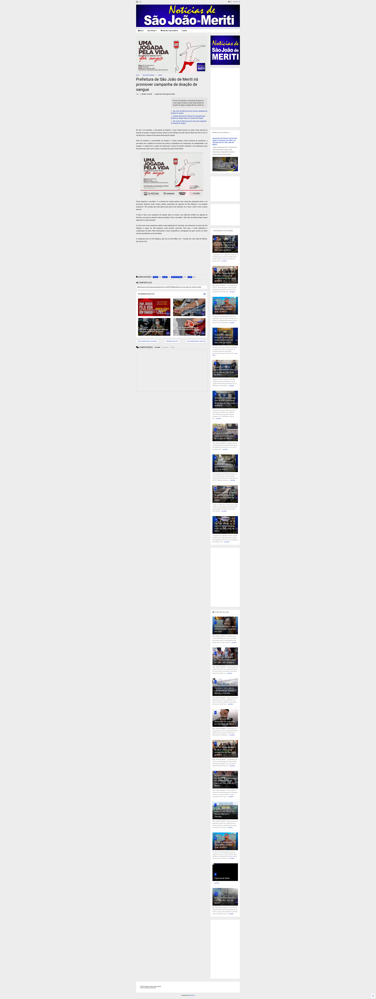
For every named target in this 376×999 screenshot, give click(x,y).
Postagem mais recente (148, 341)
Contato (184, 30)
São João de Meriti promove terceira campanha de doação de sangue (153, 311)
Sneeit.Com (191, 995)
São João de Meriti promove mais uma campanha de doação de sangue (154, 331)
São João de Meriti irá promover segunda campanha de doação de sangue (187, 330)
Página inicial (172, 341)
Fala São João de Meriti (170, 30)
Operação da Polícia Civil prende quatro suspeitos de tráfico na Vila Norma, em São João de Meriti (224, 141)
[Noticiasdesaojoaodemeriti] (143, 2)
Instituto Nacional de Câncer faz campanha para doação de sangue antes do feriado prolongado (188, 117)
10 (216, 519)
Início (142, 30)
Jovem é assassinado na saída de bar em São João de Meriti (225, 309)
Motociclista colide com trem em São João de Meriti (225, 900)
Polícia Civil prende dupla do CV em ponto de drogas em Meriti (224, 436)
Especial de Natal (222, 878)
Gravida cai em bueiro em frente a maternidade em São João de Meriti (225, 660)
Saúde (160, 75)
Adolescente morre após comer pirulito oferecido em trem (225, 629)
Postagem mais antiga (196, 341)
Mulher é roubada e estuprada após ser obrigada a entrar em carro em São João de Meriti (224, 780)
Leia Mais (224, 261)
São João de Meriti (148, 75)
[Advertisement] (152, 111)
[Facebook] (137, 2)
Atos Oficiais (151, 30)
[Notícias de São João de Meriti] (188, 26)
